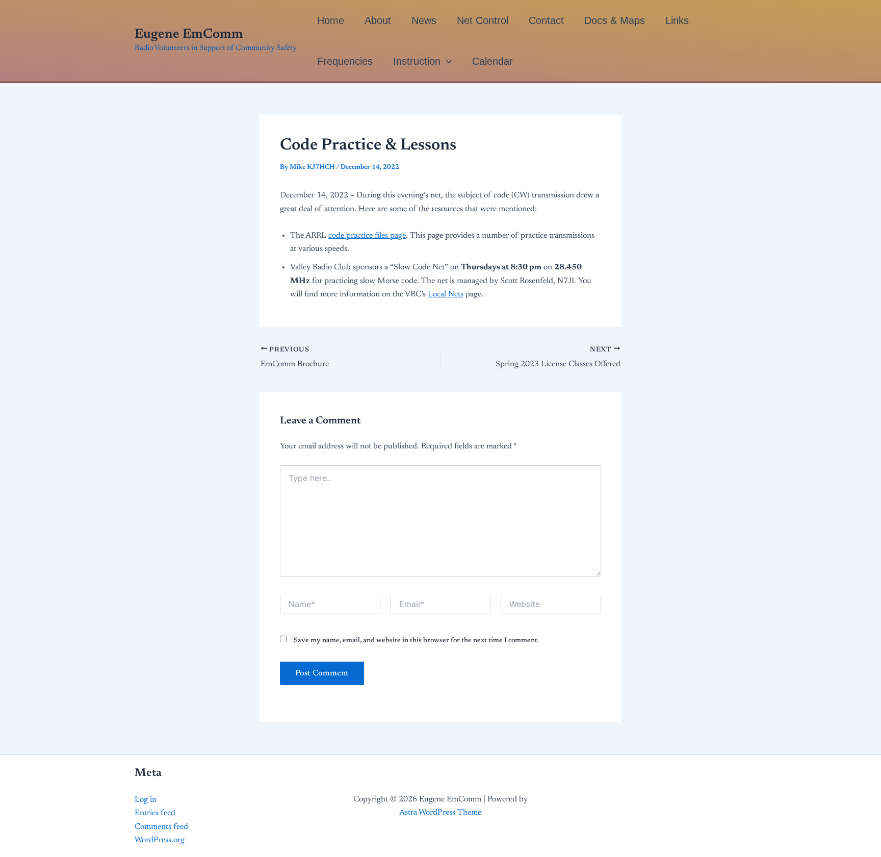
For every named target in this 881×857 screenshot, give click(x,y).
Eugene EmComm (189, 34)
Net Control (482, 20)
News (423, 20)
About (378, 20)
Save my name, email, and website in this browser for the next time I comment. (416, 640)
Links (677, 20)
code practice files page (367, 236)
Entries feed (155, 813)
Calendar (492, 61)
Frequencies (345, 61)
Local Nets (445, 294)
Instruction (416, 61)
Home (330, 20)
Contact (546, 20)
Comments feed (161, 827)
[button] (446, 61)
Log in (146, 800)
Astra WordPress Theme (440, 813)
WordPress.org (160, 840)
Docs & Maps (614, 20)
